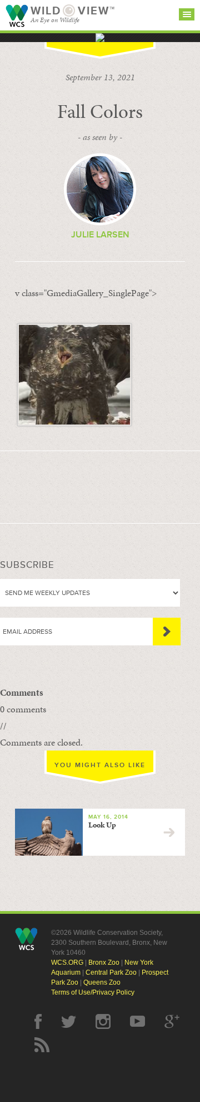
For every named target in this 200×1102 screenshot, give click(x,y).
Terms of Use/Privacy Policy (92, 992)
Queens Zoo (102, 982)
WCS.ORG (67, 962)
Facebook (38, 1021)
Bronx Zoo (103, 962)
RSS (41, 1044)
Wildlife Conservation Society (17, 15)
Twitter (68, 1021)
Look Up (102, 825)
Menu (186, 14)
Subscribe (167, 631)
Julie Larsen (100, 234)
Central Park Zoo (111, 972)
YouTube (137, 1021)
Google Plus (171, 1021)
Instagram (103, 1021)
